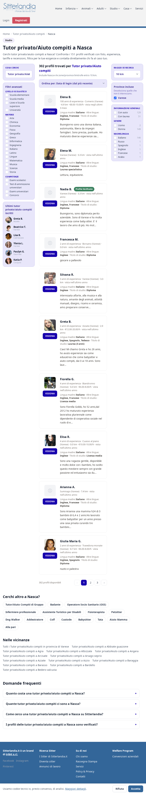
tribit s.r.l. (12, 754)
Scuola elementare (19, 94)
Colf (52, 619)
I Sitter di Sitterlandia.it (53, 756)
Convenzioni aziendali (125, 756)
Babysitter (84, 619)
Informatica (16, 141)
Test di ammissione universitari (20, 185)
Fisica (12, 129)
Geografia (15, 133)
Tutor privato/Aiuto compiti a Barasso (25, 665)
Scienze (13, 168)
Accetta (135, 788)
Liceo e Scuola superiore (17, 104)
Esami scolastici (18, 180)
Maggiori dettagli (75, 788)
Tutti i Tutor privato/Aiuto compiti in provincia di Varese (36, 646)
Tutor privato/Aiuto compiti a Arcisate (25, 655)
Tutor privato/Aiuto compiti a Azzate (24, 660)
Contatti (80, 776)
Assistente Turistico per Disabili (62, 612)
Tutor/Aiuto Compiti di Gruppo (24, 604)
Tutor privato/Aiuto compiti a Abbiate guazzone (100, 646)
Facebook (8, 760)
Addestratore (35, 619)
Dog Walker (13, 619)
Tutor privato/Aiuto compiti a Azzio (69, 660)
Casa (126, 8)
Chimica (14, 122)
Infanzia (70, 8)
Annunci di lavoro (49, 766)
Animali (86, 8)
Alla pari (11, 627)
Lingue (13, 156)
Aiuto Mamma (118, 619)
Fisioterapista (96, 612)
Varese (122, 98)
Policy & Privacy (85, 771)
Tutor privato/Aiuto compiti (29, 34)
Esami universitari (19, 191)
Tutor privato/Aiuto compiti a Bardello (72, 665)
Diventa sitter (47, 761)
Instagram (22, 760)
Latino (13, 152)
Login (6, 20)
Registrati (21, 20)
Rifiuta (120, 788)
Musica (13, 164)
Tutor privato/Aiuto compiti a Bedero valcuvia (30, 669)
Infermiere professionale (21, 612)
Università (15, 109)
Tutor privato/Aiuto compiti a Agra (23, 651)
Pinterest (8, 766)
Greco (13, 137)
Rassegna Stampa (86, 761)
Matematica (16, 160)
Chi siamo (82, 756)
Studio (114, 8)
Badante (55, 604)
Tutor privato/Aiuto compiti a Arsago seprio (76, 655)
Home (58, 8)
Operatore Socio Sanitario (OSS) (86, 604)
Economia (15, 125)
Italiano (14, 148)
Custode (66, 619)
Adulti (100, 8)
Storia (13, 171)
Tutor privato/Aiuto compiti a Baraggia (115, 660)
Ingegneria (15, 145)
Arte (12, 118)
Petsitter (116, 612)
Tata (100, 619)
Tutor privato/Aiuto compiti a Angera (117, 651)
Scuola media (17, 98)
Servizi (139, 8)
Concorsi (14, 195)
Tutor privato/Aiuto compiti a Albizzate (69, 651)
